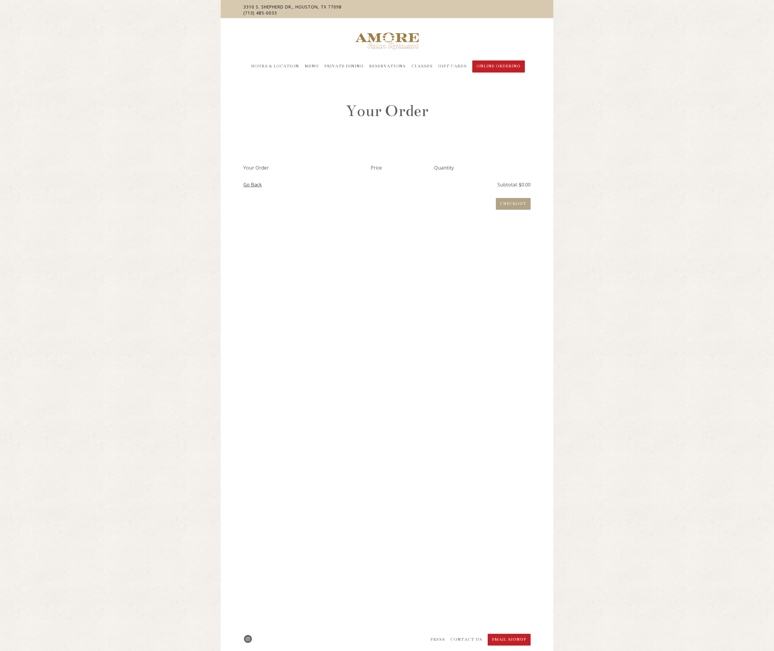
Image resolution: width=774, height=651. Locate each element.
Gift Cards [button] (452, 66)
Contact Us (466, 639)
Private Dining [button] (344, 66)
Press (438, 639)
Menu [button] (312, 66)
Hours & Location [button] (275, 66)
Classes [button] (422, 66)
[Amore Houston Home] (387, 40)
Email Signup (509, 639)
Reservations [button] (387, 66)
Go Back (252, 184)
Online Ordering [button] (498, 66)
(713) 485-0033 (260, 13)
